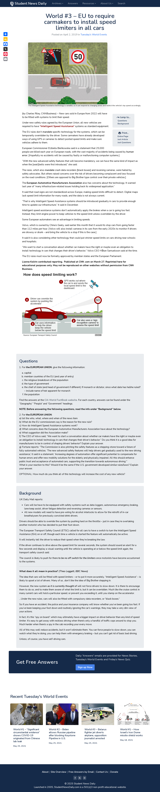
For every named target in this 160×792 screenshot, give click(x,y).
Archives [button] (57, 3)
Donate (114, 772)
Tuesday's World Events (93, 34)
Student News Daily (30, 3)
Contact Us (102, 772)
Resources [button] (88, 3)
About (45, 772)
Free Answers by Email (81, 772)
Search (121, 3)
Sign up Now (85, 667)
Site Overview (58, 772)
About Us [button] (106, 3)
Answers (73, 3)
